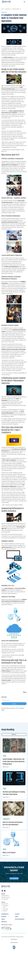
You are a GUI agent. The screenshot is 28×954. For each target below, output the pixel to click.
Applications (4, 914)
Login (16, 916)
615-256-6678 (4, 904)
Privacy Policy (14, 939)
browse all (14, 734)
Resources (4, 921)
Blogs (4, 756)
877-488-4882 (4, 899)
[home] (6, 1)
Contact (17, 914)
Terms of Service (14, 942)
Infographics (6, 819)
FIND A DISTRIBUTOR (14, 878)
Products (3, 916)
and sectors (11, 399)
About (3, 919)
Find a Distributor (19, 919)
